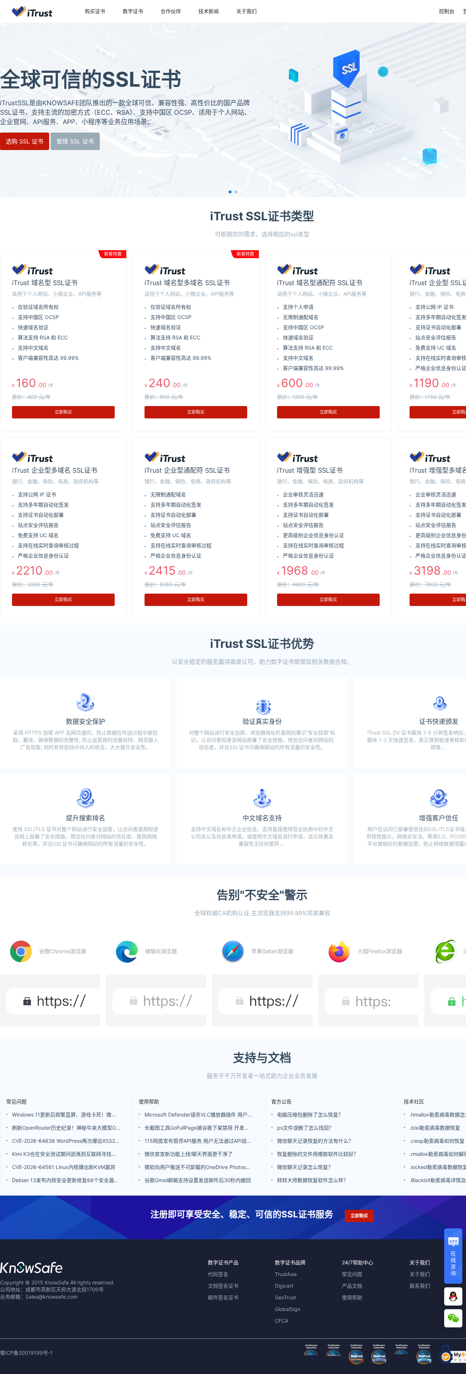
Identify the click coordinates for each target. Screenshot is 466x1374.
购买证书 (95, 11)
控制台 (446, 11)
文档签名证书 (223, 1286)
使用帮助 (149, 1101)
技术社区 (414, 1101)
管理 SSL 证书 (75, 141)
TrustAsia (286, 1274)
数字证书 (133, 11)
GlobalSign (287, 1309)
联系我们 (420, 1286)
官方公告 (281, 1101)
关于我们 (246, 11)
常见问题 (16, 1101)
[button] (230, 191)
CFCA (281, 1321)
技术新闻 (208, 11)
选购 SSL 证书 (24, 141)
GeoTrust (285, 1297)
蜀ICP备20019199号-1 (26, 1353)
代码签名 (218, 1274)
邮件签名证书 (223, 1297)
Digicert (284, 1286)
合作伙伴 (171, 11)
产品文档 (352, 1286)
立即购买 (63, 412)
